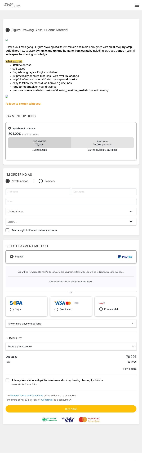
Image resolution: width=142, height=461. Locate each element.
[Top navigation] (137, 5)
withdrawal (47, 399)
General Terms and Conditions (26, 395)
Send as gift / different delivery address (34, 230)
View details (129, 368)
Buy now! (71, 409)
